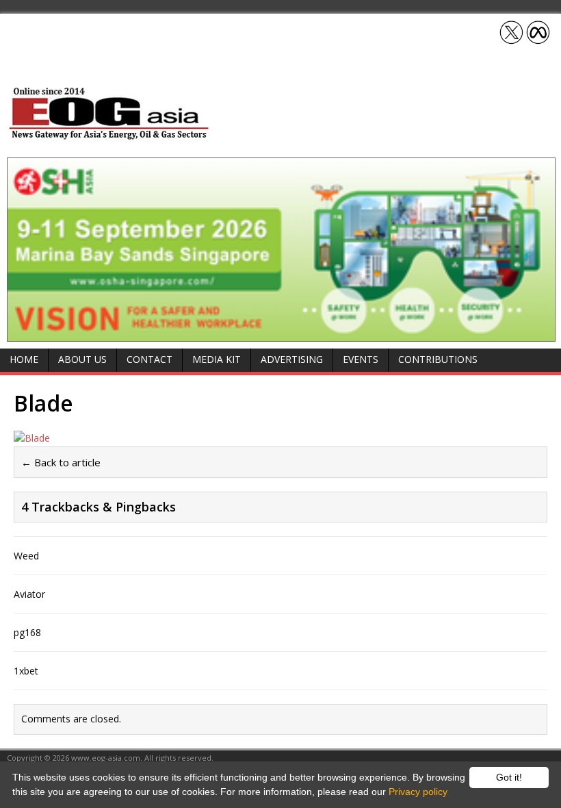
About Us (82, 359)
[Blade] (32, 437)
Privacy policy (418, 791)
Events (360, 359)
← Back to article (61, 462)
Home (24, 359)
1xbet (26, 670)
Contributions (438, 359)
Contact (149, 359)
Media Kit (216, 359)
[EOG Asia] (109, 135)
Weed (26, 555)
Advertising (292, 359)
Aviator (29, 594)
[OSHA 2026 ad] (281, 333)
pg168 (27, 632)
